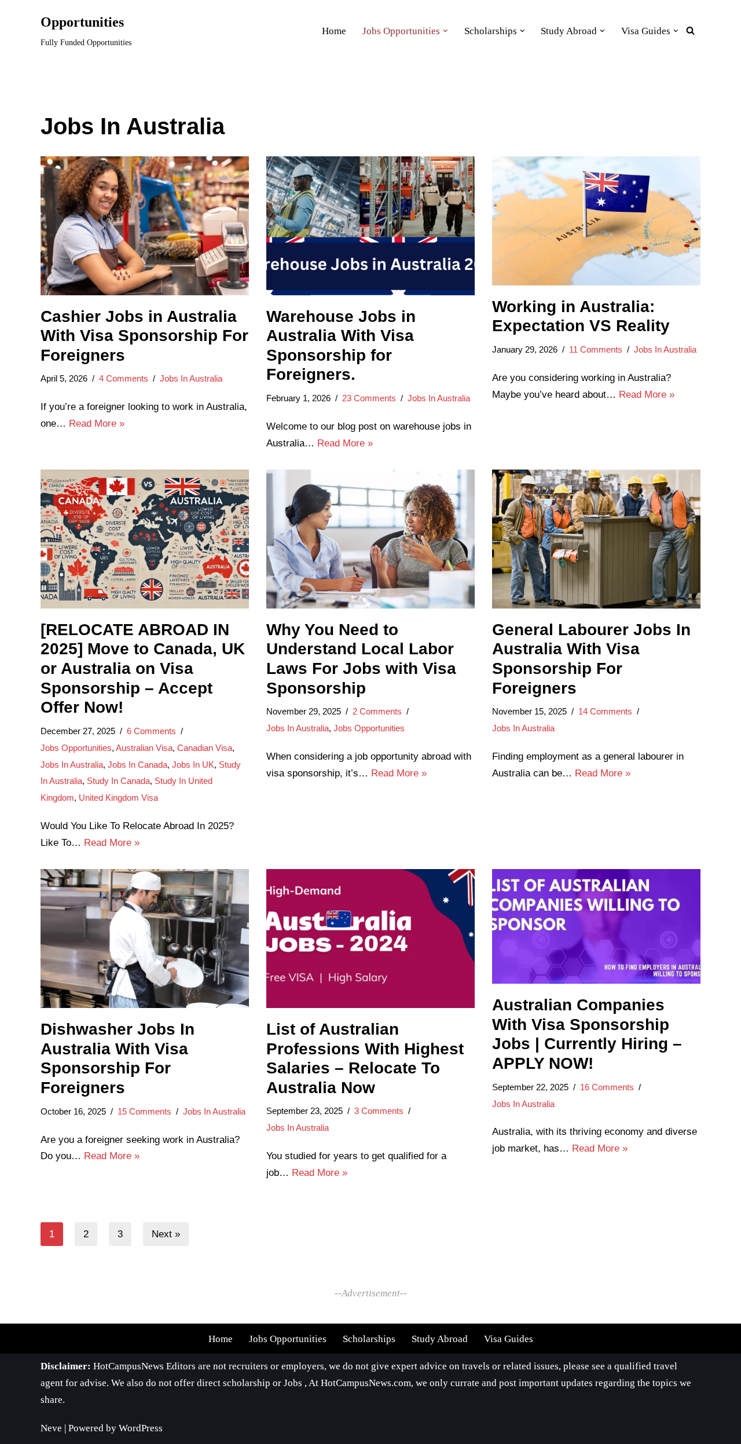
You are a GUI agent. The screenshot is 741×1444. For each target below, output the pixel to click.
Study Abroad (440, 1338)
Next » (166, 1234)
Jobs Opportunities (76, 748)
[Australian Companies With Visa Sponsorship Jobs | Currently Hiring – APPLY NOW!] (596, 926)
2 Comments (377, 711)
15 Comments (144, 1111)
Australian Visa (144, 748)
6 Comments (151, 731)
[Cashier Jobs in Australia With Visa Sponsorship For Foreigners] (145, 225)
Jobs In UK (193, 764)
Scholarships (369, 1338)
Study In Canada (118, 781)
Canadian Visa (204, 748)
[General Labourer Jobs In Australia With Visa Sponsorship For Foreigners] (596, 539)
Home (220, 1338)
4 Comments (123, 378)
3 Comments (378, 1111)
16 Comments (607, 1087)
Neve (51, 1428)
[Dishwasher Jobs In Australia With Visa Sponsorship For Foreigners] (145, 938)
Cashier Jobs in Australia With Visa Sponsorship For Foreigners (144, 335)
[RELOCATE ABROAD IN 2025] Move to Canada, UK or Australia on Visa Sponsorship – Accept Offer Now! (143, 668)
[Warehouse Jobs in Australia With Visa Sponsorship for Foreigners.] (370, 225)
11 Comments (595, 349)
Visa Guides (508, 1338)
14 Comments (605, 711)
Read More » (96, 423)
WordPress (141, 1428)
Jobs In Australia (191, 378)
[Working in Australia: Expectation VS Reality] (596, 220)
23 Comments (369, 398)
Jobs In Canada (137, 764)
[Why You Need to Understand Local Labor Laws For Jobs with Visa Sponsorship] (370, 539)
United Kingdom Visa (118, 797)
